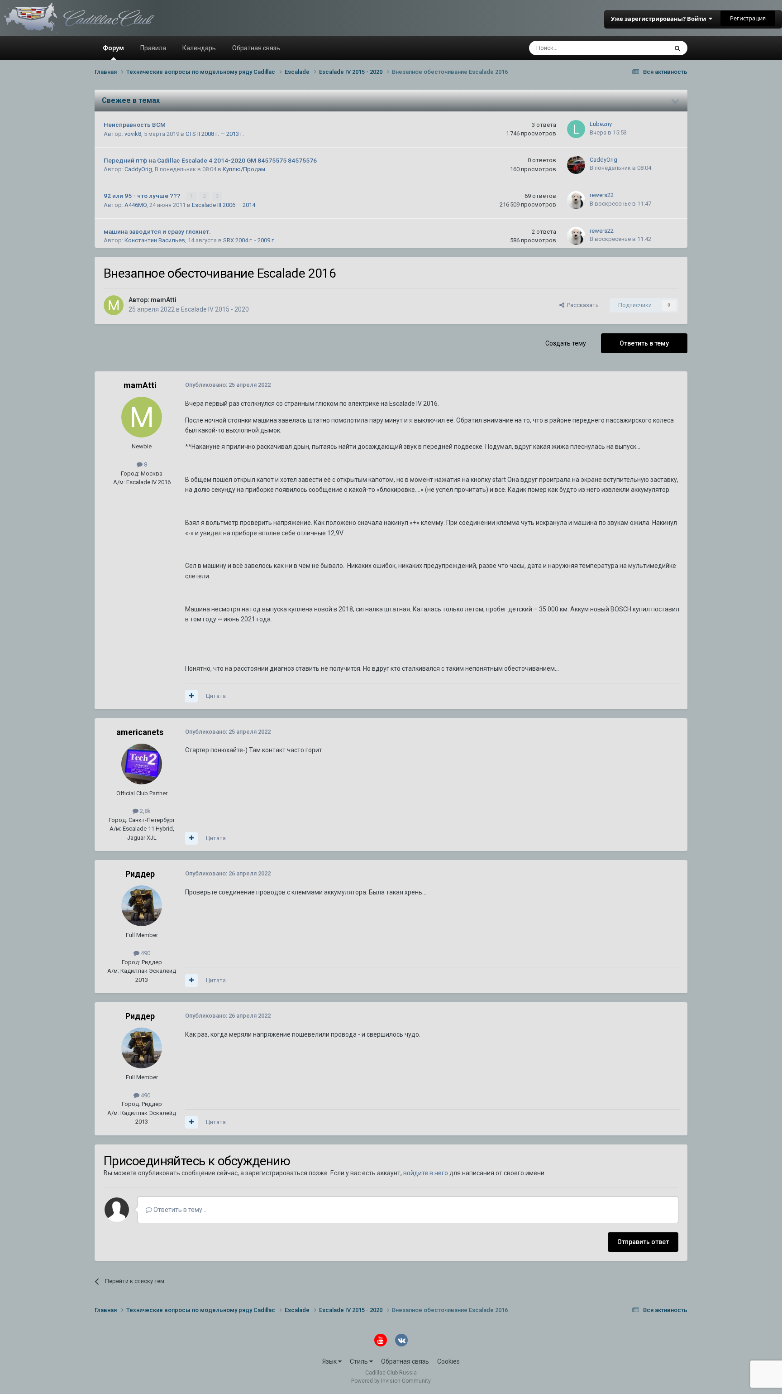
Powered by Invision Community (391, 1381)
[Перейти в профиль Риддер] (141, 905)
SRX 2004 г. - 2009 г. (249, 240)
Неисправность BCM (135, 124)
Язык (330, 1361)
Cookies (448, 1361)
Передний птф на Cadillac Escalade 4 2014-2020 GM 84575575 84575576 (210, 160)
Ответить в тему (644, 343)
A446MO (135, 205)
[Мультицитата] (191, 696)
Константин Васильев (154, 240)
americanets (139, 732)
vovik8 (132, 133)
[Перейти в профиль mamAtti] (114, 305)
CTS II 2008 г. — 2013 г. (215, 133)
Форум (113, 48)
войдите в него (425, 1173)
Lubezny (601, 123)
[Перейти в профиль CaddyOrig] (576, 165)
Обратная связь (256, 48)
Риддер (140, 874)
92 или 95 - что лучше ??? (143, 195)
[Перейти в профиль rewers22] (576, 200)
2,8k (144, 811)
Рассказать (581, 305)
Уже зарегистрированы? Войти (660, 18)
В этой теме (640, 48)
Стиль (359, 1361)
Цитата (216, 695)
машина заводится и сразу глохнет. (157, 231)
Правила (153, 48)
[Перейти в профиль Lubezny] (576, 129)
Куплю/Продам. (245, 169)
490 (144, 953)
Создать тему (565, 343)
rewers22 (602, 195)
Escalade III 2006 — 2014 (223, 205)
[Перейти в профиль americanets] (141, 764)
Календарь (199, 48)
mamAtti (163, 299)
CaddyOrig (138, 169)
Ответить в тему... (179, 1209)
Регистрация (748, 18)
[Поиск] (677, 48)
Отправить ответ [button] (643, 1241)
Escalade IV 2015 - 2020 (215, 309)
